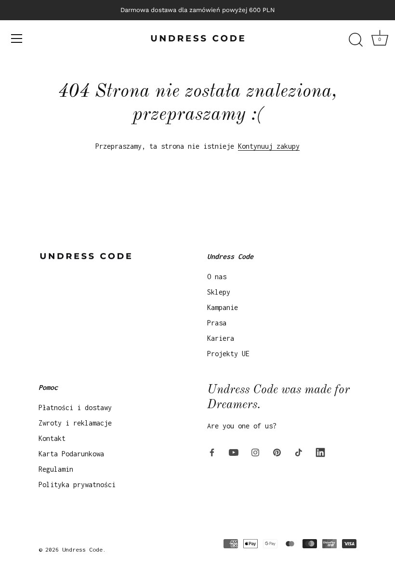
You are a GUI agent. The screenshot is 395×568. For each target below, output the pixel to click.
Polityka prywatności (77, 484)
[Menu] (16, 38)
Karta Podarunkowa (71, 454)
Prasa (216, 323)
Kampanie (222, 307)
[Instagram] (255, 452)
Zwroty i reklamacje (75, 423)
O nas (216, 276)
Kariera (220, 338)
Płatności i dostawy (75, 407)
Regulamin (56, 469)
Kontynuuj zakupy (269, 146)
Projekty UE (228, 353)
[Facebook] (212, 452)
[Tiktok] (298, 452)
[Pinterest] (277, 452)
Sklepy (218, 292)
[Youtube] (233, 452)
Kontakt (52, 438)
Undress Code (82, 549)
